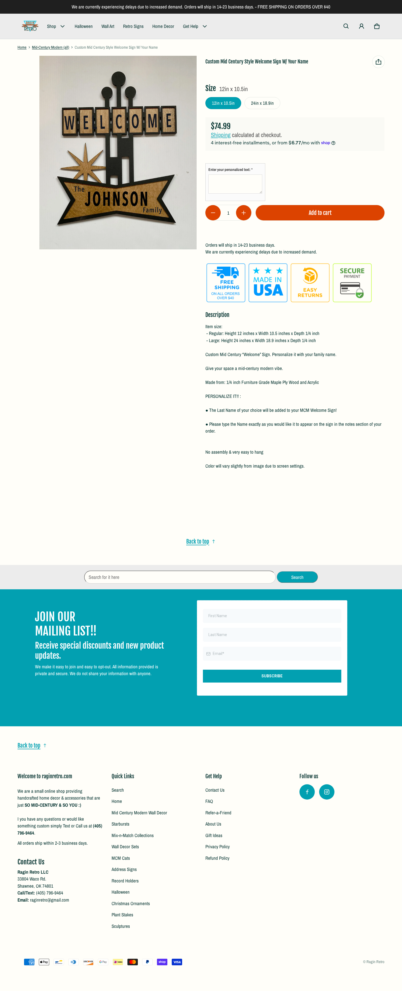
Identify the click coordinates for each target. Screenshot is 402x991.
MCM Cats (121, 858)
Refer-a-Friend (218, 812)
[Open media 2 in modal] (118, 153)
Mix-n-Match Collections (133, 835)
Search (118, 790)
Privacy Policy (217, 846)
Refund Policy (217, 858)
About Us (213, 824)
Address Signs (124, 869)
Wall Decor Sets (125, 846)
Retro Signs (133, 26)
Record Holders (125, 881)
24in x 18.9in (262, 103)
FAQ (209, 801)
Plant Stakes (122, 914)
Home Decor (163, 26)
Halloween (84, 26)
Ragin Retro (375, 961)
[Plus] (243, 212)
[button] (346, 26)
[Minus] (213, 212)
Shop (51, 26)
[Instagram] (326, 792)
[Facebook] (307, 792)
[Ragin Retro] (30, 26)
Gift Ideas (213, 835)
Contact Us (215, 790)
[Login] (361, 26)
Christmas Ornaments (131, 903)
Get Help (190, 26)
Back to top (197, 541)
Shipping (221, 135)
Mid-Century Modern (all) (50, 47)
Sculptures (121, 926)
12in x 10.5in (223, 103)
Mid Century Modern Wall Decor (139, 812)
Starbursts (120, 824)
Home (22, 47)
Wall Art (107, 26)
